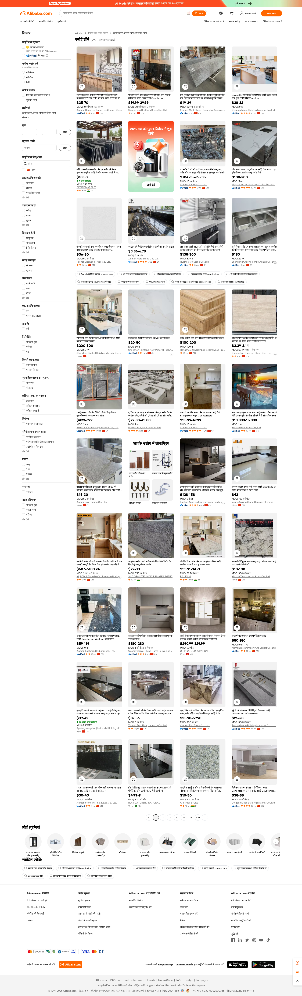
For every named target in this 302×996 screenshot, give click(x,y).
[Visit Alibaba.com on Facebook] (233, 940)
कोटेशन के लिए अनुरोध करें (140, 907)
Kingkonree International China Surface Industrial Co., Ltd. (254, 184)
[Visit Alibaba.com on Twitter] (247, 940)
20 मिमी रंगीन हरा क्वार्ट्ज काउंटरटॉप (243, 274)
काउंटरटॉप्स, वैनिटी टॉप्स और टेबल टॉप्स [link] (130, 33)
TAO (178, 980)
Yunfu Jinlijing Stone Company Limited (252, 502)
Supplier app (165, 964)
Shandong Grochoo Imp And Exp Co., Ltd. (254, 261)
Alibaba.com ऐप (184, 964)
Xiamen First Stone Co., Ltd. (195, 725)
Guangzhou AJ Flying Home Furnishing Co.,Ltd (151, 650)
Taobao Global (165, 980)
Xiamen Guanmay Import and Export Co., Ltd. (99, 110)
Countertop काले (35, 876)
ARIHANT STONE (189, 802)
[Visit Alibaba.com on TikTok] (268, 940)
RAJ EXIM (185, 576)
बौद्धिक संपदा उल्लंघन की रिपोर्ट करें (194, 927)
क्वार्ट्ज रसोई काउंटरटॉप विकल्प (40, 868)
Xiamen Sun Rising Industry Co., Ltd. (147, 725)
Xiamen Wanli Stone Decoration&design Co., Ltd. (202, 110)
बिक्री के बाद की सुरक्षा (87, 920)
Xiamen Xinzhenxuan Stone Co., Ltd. (251, 576)
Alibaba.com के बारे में (38, 893)
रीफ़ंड (182, 920)
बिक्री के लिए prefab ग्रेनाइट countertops (193, 282)
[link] (297, 962)
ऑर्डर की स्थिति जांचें (240, 913)
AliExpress (101, 980)
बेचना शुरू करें (237, 907)
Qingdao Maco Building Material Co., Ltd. (253, 110)
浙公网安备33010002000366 (208, 990)
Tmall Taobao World (133, 980)
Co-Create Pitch (36, 907)
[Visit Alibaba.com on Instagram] (254, 940)
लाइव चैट (184, 907)
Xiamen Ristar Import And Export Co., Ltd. (254, 647)
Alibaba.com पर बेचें (240, 900)
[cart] (232, 13)
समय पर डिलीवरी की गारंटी (89, 913)
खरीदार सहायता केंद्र (189, 900)
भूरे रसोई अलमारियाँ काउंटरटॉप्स (135, 274)
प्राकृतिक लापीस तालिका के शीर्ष (114, 868)
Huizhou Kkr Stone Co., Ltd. (194, 261)
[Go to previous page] (149, 817)
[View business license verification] (182, 991)
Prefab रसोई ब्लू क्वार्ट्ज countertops (97, 274)
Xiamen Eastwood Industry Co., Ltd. (96, 650)
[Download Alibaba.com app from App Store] (237, 964)
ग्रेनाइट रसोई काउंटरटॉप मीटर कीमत (180, 868)
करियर (30, 920)
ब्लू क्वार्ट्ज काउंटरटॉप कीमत (101, 876)
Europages (202, 980)
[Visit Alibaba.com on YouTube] (261, 940)
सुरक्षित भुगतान (84, 900)
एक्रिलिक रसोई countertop (233, 282)
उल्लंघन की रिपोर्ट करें (189, 933)
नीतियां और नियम (85, 933)
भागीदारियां (235, 927)
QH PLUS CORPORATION (194, 650)
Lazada (151, 980)
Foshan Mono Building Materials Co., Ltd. (254, 725)
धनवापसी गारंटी (84, 907)
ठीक (65, 131)
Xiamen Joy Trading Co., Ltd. (92, 502)
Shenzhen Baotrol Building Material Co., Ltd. (99, 353)
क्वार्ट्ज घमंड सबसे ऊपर (130, 282)
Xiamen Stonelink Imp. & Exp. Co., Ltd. (97, 802)
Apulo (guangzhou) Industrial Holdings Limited (99, 728)
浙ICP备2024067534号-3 (240, 990)
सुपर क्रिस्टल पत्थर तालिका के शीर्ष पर (252, 868)
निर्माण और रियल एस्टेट (98, 33)
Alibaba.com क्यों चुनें (37, 900)
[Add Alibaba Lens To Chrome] (70, 964)
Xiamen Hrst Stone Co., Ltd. (246, 427)
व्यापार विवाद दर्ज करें (188, 913)
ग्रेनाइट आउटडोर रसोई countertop (76, 868)
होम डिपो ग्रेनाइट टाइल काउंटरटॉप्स (67, 876)
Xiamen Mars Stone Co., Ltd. (143, 258)
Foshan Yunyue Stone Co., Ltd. (144, 427)
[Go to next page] (205, 817)
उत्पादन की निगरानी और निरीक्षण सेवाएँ (94, 927)
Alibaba (79, 33)
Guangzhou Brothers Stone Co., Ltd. (147, 110)
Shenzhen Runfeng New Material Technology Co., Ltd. (151, 349)
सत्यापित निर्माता (136, 900)
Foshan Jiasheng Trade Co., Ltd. (94, 261)
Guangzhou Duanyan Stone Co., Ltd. (251, 353)
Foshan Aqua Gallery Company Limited (201, 502)
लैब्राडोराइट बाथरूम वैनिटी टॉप (169, 274)
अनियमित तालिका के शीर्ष (146, 868)
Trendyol (188, 980)
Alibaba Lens (41, 964)
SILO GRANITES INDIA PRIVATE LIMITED (150, 576)
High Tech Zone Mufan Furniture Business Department (99, 576)
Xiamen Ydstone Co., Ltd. (193, 184)
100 (198, 817)
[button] (188, 13)
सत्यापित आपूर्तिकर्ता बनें (241, 920)
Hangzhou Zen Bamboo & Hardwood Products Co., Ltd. (202, 349)
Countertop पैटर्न (157, 282)
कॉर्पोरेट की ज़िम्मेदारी (35, 913)
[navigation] (46, 425)
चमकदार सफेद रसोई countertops (205, 274)
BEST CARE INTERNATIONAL (144, 802)
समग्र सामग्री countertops (215, 868)
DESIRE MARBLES (86, 187)
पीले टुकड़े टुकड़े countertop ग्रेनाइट (96, 282)
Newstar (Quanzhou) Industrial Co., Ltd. (97, 427)
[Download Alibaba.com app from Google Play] (263, 964)
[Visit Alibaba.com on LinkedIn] (240, 940)
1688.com (115, 980)
